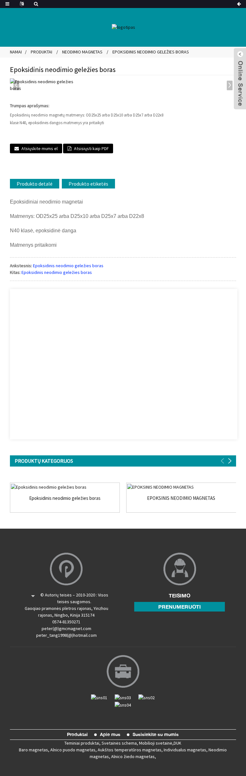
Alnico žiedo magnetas (133, 756)
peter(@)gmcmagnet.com (66, 628)
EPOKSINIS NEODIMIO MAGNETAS (181, 498)
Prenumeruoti (179, 607)
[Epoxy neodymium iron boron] (65, 487)
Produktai (41, 52)
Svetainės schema (119, 743)
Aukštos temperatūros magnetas (129, 750)
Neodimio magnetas (82, 52)
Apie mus (110, 734)
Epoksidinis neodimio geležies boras (150, 52)
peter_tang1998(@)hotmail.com (66, 635)
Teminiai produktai (81, 743)
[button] (230, 85)
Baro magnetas (33, 750)
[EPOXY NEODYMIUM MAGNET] (181, 487)
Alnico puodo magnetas (72, 750)
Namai (16, 52)
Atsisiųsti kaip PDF (91, 148)
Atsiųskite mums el (39, 148)
